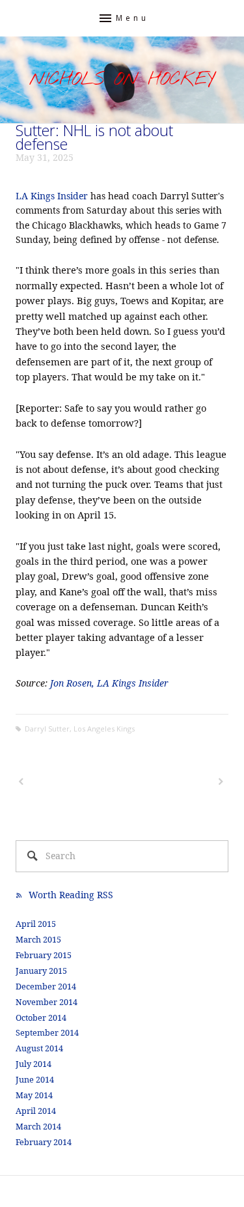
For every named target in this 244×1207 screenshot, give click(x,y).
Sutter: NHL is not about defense (94, 137)
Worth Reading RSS (71, 894)
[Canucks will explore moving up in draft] (174, 781)
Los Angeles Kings (104, 728)
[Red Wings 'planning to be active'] (68, 781)
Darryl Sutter (47, 728)
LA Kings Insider (52, 196)
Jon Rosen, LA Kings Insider (109, 683)
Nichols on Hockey (122, 80)
